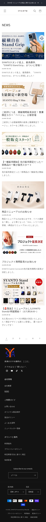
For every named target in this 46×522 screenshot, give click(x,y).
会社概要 (8, 386)
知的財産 (8, 460)
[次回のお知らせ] (41, 3)
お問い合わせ (9, 406)
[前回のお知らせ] (4, 3)
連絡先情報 (34, 517)
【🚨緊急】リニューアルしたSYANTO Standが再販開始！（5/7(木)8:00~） (21, 310)
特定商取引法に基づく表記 (14, 454)
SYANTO (13, 510)
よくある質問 (9, 423)
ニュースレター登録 (12, 428)
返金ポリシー (36, 510)
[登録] (34, 475)
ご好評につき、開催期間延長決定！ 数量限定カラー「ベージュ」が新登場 (23, 114)
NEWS (6, 391)
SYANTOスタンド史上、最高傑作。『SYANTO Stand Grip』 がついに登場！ (22, 64)
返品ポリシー (9, 417)
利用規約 (8, 443)
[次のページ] (39, 338)
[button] (5, 11)
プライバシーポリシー (13, 449)
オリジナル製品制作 (12, 412)
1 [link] (6, 338)
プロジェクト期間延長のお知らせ (19, 261)
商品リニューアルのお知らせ (17, 211)
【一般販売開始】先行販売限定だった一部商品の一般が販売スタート (22, 163)
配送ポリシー (36, 513)
